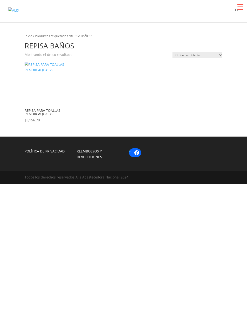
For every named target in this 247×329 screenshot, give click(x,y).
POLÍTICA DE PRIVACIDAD (45, 151)
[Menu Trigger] (240, 6)
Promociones (197, 12)
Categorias (149, 12)
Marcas (108, 12)
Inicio (28, 36)
